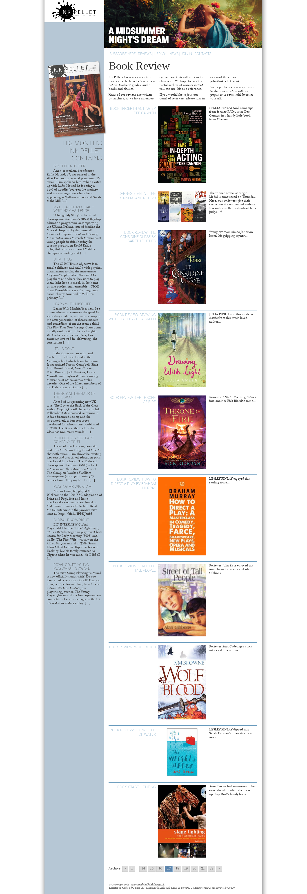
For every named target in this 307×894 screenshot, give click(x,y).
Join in (186, 54)
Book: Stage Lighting (136, 787)
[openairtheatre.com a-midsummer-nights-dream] (183, 47)
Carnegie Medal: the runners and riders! (137, 195)
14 (143, 869)
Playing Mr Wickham (72, 486)
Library (160, 54)
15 (152, 869)
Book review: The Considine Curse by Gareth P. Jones (138, 236)
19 (186, 869)
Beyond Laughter (69, 166)
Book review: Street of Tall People (134, 568)
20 (194, 869)
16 (160, 869)
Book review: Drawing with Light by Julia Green (132, 317)
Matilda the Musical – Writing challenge (73, 209)
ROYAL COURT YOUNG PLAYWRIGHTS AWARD (71, 567)
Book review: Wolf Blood (132, 647)
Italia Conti (64, 349)
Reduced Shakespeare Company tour (73, 440)
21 (203, 869)
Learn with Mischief (72, 304)
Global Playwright (71, 520)
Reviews (144, 54)
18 (177, 869)
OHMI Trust (63, 259)
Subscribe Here (123, 54)
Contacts (202, 54)
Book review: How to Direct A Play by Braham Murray (133, 483)
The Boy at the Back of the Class (74, 395)
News (173, 54)
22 (211, 869)
